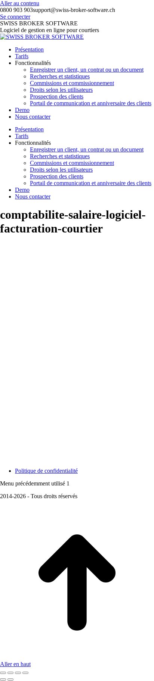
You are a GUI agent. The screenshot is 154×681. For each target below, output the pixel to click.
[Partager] (10, 673)
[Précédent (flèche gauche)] (3, 679)
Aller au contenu (19, 3)
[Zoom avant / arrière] (25, 673)
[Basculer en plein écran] (18, 673)
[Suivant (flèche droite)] (10, 679)
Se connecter (15, 16)
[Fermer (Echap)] (3, 673)
